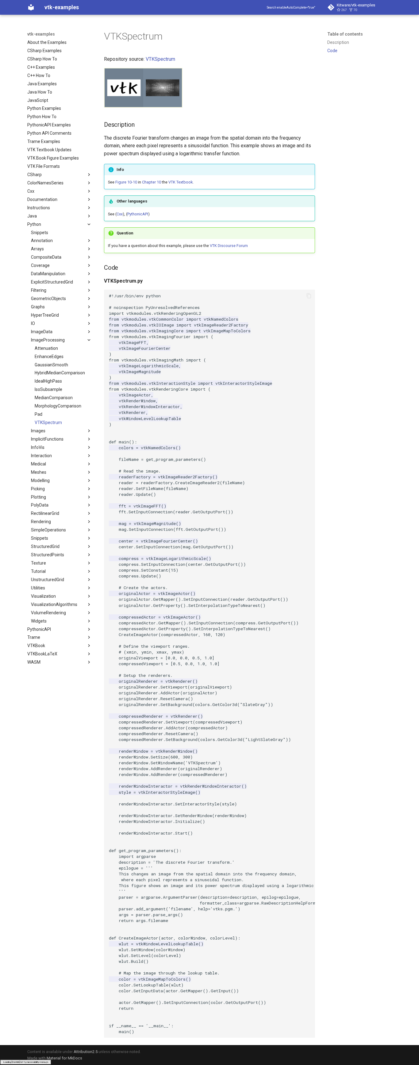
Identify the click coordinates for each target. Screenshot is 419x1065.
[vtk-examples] (31, 7)
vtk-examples (41, 34)
